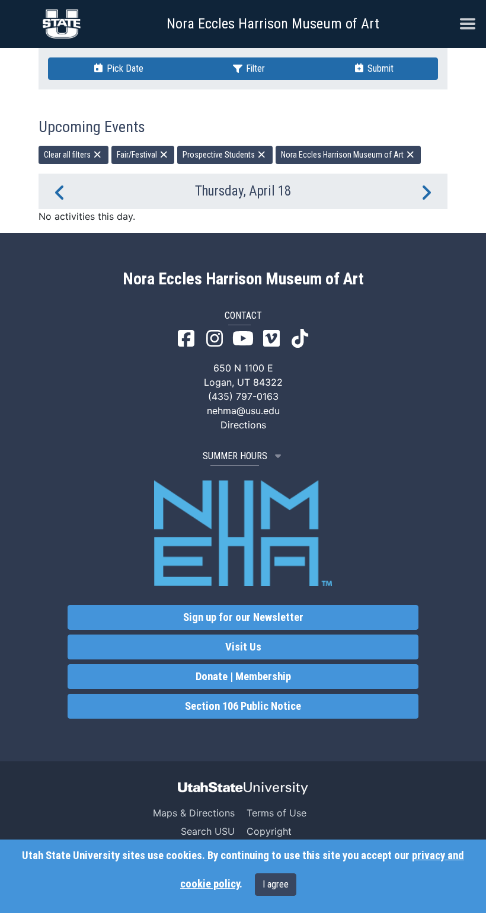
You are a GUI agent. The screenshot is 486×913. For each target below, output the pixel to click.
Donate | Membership (243, 676)
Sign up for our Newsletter (243, 617)
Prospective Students (220, 154)
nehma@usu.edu (243, 411)
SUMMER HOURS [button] (235, 456)
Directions (243, 425)
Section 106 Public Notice (243, 706)
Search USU (208, 831)
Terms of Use (276, 813)
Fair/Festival (138, 154)
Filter (254, 68)
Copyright (269, 831)
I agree (276, 884)
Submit (379, 68)
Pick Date (123, 68)
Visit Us (243, 646)
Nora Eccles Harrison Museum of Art (273, 23)
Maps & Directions (194, 813)
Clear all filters (68, 154)
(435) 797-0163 (243, 396)
